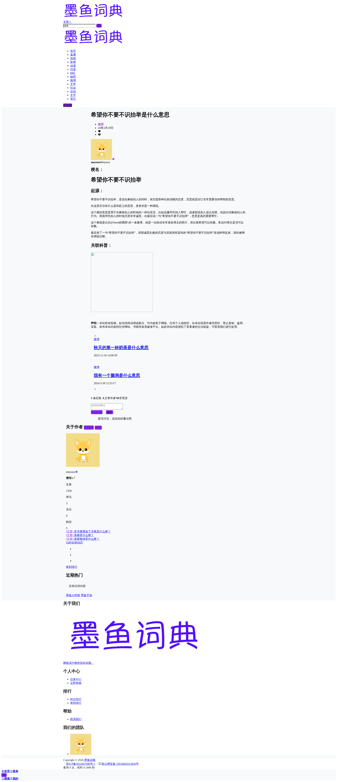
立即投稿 (75, 682)
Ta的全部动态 (74, 542)
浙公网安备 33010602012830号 (120, 763)
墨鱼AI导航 (73, 595)
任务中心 (75, 679)
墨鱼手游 (86, 595)
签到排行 (71, 566)
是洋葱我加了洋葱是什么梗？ (88, 531)
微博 (101, 124)
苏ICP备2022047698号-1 (80, 763)
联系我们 (75, 719)
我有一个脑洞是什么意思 (117, 375)
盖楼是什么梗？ (80, 535)
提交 (109, 412)
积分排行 (75, 699)
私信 (98, 427)
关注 (90, 427)
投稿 (69, 105)
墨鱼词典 (89, 760)
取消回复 (96, 412)
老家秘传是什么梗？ (82, 538)
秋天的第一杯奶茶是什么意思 (121, 347)
